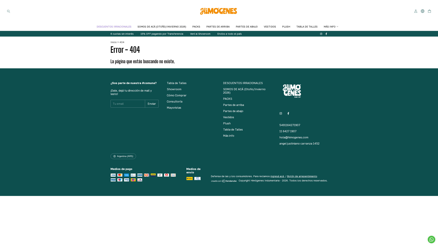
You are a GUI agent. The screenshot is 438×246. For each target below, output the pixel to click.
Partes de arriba (218, 26)
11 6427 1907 (288, 131)
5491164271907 (289, 125)
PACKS (196, 26)
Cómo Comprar (176, 95)
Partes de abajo (247, 26)
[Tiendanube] (224, 181)
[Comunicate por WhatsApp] (431, 239)
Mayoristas (174, 107)
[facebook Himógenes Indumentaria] (326, 33)
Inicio (114, 42)
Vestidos (270, 26)
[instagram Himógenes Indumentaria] (321, 33)
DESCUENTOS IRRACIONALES (114, 26)
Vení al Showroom (200, 33)
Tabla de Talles (307, 26)
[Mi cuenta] (415, 11)
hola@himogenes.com (293, 137)
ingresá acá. (277, 176)
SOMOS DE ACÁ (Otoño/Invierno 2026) (162, 26)
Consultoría (174, 101)
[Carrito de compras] (429, 11)
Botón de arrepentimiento (302, 176)
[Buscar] (8, 11)
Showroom (174, 89)
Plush (286, 26)
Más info (330, 26)
